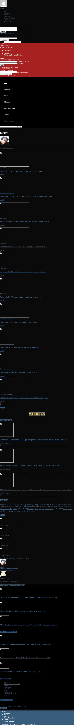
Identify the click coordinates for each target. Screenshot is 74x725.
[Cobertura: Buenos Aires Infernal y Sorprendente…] (14, 317)
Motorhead (30, 509)
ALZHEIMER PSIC (4, 504)
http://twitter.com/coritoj (7, 148)
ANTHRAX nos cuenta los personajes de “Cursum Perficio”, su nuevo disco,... (29, 625)
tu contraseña (20, 29)
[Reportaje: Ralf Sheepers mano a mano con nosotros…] (14, 292)
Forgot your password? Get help (9, 67)
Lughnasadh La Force (59, 506)
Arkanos (22, 504)
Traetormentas (11, 511)
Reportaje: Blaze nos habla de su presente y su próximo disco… (23, 247)
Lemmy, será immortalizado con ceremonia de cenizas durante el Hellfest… (27, 644)
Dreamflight (58, 504)
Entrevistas (3, 167)
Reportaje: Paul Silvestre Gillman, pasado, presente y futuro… (23, 272)
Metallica (22, 508)
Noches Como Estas (9, 18)
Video (28, 511)
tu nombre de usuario (23, 27)
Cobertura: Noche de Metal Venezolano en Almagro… (20, 347)
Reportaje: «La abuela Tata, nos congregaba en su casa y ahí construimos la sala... (30, 465)
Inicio (1, 128)
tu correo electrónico (22, 38)
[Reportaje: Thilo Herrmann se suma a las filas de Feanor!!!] (14, 166)
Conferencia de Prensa (11, 693)
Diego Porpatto (4, 535)
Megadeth (13, 509)
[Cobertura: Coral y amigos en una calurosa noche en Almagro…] (14, 392)
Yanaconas (32, 511)
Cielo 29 (54, 504)
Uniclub (23, 511)
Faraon (9, 506)
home (5, 11)
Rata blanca (58, 509)
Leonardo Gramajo (5, 555)
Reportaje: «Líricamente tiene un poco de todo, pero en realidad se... (25, 221)
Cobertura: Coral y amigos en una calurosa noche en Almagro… (24, 398)
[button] (7, 55)
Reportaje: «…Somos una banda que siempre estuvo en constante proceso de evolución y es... (34, 440)
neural (40, 509)
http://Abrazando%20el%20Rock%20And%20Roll (14, 558)
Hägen (42, 506)
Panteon (47, 509)
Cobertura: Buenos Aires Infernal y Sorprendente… (19, 322)
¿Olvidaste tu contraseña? (7, 33)
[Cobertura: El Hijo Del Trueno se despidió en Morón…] (14, 367)
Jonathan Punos (4, 545)
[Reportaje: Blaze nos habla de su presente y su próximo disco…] (14, 241)
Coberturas (7, 16)
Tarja (5, 511)
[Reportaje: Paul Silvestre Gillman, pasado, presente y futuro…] (14, 267)
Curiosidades (8, 692)
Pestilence (51, 509)
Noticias (6, 15)
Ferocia (12, 506)
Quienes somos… (9, 21)
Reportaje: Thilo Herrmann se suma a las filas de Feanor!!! (22, 171)
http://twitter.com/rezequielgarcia (9, 581)
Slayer (1, 511)
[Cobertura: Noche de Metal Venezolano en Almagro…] (14, 342)
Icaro (45, 506)
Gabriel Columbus (5, 443)
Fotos (6, 690)
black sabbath (47, 504)
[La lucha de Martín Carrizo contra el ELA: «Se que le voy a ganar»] (4, 668)
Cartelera (6, 695)
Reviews (6, 19)
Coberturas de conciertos (7, 193)
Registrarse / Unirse (9, 50)
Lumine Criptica (68, 506)
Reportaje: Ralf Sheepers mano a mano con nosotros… (20, 297)
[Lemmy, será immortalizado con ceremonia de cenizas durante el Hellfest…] (4, 640)
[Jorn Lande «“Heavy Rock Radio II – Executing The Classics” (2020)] (4, 654)
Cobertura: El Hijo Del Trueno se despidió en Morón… (20, 372)
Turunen (18, 511)
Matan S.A (7, 509)
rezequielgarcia (4, 578)
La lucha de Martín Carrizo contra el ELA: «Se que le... (20, 672)
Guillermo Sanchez (28, 506)
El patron (70, 504)
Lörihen (2, 509)
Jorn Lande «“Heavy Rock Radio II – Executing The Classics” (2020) (26, 658)
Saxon (65, 509)
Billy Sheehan (38, 504)
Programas (7, 13)
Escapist (5, 506)
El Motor (64, 504)
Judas (48, 506)
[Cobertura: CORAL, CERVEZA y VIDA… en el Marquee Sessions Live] (14, 191)
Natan (36, 509)
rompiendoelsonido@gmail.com (17, 706)
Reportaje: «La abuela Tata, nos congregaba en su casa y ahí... (23, 611)
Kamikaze (53, 506)
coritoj (2, 174)
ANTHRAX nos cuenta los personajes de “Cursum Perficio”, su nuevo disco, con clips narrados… (36, 490)
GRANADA (18, 506)
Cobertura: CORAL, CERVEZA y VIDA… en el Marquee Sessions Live (26, 196)
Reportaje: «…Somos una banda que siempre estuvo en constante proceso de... (29, 597)
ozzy (43, 509)
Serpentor (70, 509)
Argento (18, 504)
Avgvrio (31, 504)
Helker (37, 506)
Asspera (27, 504)
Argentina (13, 504)
